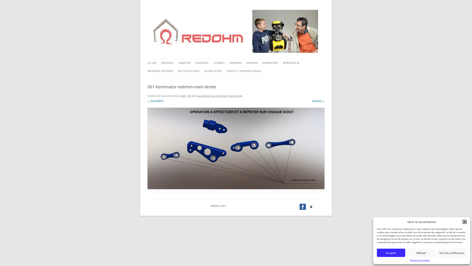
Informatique (270, 62)
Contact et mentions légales (243, 71)
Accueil (152, 62)
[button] (464, 222)
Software (252, 62)
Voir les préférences (451, 253)
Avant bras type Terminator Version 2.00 (220, 96)
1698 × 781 (185, 96)
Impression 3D (291, 62)
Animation (184, 62)
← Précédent (155, 100)
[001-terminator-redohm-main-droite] (236, 148)
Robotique (167, 62)
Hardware (235, 62)
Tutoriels (219, 62)
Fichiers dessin (213, 71)
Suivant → (318, 100)
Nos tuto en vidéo (188, 71)
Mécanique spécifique (160, 71)
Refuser (421, 253)
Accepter (391, 253)
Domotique (202, 62)
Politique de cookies (420, 260)
